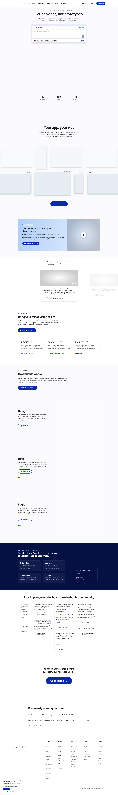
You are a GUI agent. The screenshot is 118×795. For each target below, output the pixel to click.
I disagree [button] (15, 788)
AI (68, 263)
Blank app (82, 40)
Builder (51, 263)
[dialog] (11, 786)
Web (80, 27)
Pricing (56, 3)
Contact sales (85, 3)
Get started (101, 3)
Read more (14, 786)
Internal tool (54, 40)
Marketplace (47, 40)
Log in (93, 3)
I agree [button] (6, 788)
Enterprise (60, 263)
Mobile (83, 27)
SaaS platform (36, 40)
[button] (11, 791)
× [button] (20, 780)
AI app (42, 40)
